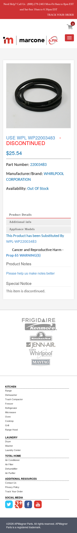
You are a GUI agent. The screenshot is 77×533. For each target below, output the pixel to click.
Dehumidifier (11, 469)
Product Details (20, 214)
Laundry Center (13, 450)
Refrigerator (11, 408)
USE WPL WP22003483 (30, 137)
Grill (7, 425)
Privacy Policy (12, 487)
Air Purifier (10, 473)
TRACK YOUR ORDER (60, 14)
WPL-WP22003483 (21, 242)
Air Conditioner (12, 460)
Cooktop (9, 421)
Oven (8, 416)
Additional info (20, 222)
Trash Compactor (14, 399)
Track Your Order (14, 491)
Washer (9, 446)
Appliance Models (22, 229)
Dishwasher (11, 395)
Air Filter (9, 464)
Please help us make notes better (30, 273)
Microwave (10, 412)
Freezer (9, 403)
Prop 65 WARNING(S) (23, 256)
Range (8, 390)
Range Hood (11, 429)
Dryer (8, 441)
